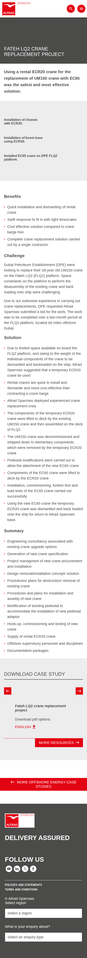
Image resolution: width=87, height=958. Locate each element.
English (23, 727)
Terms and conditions (21, 889)
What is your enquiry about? (27, 927)
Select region (15, 903)
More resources (56, 743)
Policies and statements (23, 884)
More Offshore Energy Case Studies (46, 784)
